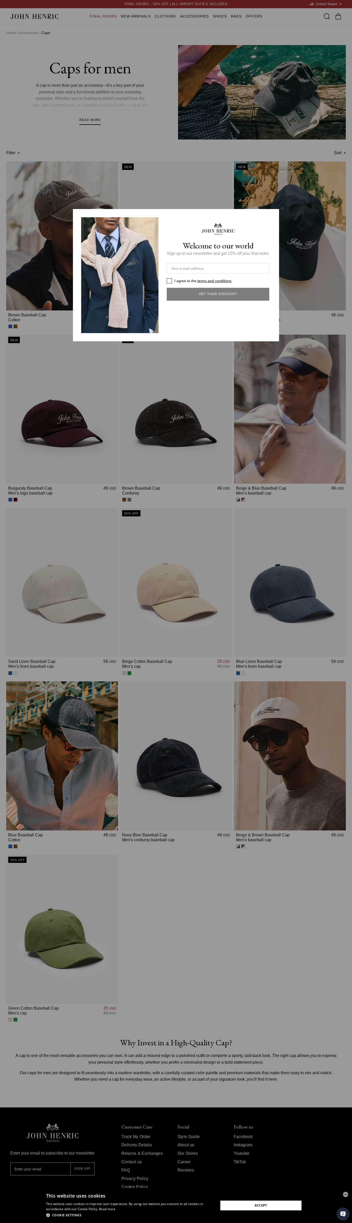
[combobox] (345, 1194)
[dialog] (176, 1205)
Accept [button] (261, 1205)
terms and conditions (214, 281)
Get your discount (218, 294)
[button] (129, 1215)
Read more (107, 1209)
